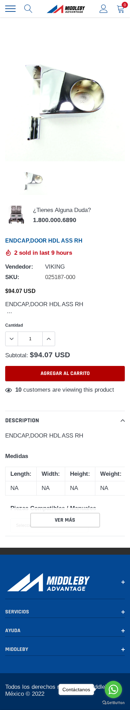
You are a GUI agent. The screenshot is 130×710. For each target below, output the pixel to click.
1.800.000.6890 (54, 220)
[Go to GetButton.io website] (113, 703)
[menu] (10, 8)
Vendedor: (19, 266)
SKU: (12, 277)
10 (18, 389)
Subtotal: (16, 355)
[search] (28, 8)
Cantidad (14, 325)
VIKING (55, 266)
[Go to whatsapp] (113, 689)
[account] (103, 8)
